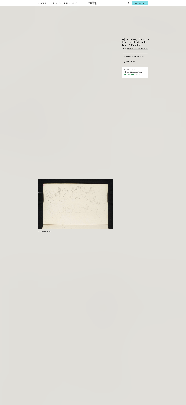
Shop (74, 3)
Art (58, 3)
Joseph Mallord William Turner (137, 49)
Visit (52, 3)
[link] (44, 231)
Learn (66, 3)
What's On (42, 3)
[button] (128, 3)
